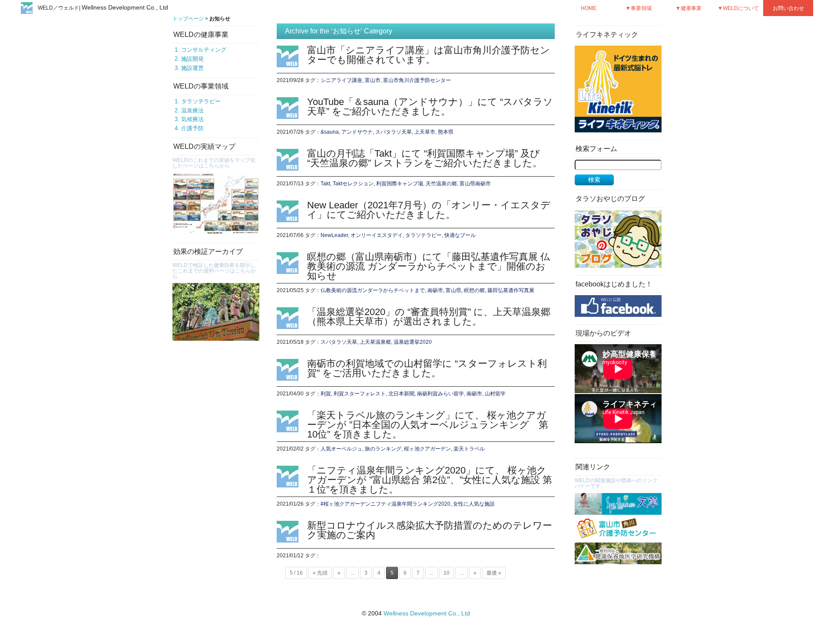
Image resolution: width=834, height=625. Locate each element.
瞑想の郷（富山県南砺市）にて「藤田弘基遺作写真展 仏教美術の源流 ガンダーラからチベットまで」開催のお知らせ (428, 266)
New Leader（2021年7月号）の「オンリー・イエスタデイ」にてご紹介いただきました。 (428, 210)
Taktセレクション (353, 184)
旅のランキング (383, 449)
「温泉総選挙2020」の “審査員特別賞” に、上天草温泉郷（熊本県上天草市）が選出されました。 (428, 316)
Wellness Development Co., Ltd (427, 613)
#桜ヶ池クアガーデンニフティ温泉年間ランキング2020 (385, 504)
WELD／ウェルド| (103, 8)
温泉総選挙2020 (413, 342)
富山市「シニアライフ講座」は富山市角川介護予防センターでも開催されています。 (428, 55)
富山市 (373, 80)
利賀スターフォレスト (360, 394)
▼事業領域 (639, 8)
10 (446, 573)
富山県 (453, 290)
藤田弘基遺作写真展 (510, 290)
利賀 (326, 394)
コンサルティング (203, 49)
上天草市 (424, 132)
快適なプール (460, 235)
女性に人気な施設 (474, 504)
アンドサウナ (357, 132)
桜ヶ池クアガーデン (427, 449)
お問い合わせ (788, 8)
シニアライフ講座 (341, 80)
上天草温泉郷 (375, 342)
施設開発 (192, 59)
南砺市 (435, 290)
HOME (588, 8)
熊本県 (445, 132)
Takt (325, 184)
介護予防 (192, 128)
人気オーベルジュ (341, 449)
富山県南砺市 (475, 184)
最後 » (493, 573)
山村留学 (495, 394)
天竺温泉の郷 (441, 184)
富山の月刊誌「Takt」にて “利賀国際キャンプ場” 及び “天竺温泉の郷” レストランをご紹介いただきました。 (424, 158)
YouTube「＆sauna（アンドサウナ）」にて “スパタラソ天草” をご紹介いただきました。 (430, 106)
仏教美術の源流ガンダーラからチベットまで (373, 290)
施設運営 (192, 68)
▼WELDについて (738, 8)
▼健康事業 (688, 8)
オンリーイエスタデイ (377, 235)
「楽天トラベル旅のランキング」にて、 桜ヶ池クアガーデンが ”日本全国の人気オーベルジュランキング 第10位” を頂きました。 (427, 425)
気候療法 (192, 119)
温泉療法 (192, 110)
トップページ (188, 19)
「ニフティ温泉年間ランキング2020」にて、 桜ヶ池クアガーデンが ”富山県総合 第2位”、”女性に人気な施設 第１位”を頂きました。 (429, 480)
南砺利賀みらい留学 (440, 394)
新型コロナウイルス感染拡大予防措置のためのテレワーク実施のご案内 (429, 530)
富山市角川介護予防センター (417, 80)
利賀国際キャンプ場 (399, 184)
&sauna (330, 132)
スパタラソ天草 (393, 132)
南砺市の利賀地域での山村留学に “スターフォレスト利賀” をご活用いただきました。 (427, 368)
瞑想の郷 (474, 290)
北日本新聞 (401, 394)
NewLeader (334, 235)
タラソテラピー (201, 101)
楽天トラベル (469, 449)
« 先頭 (320, 573)
